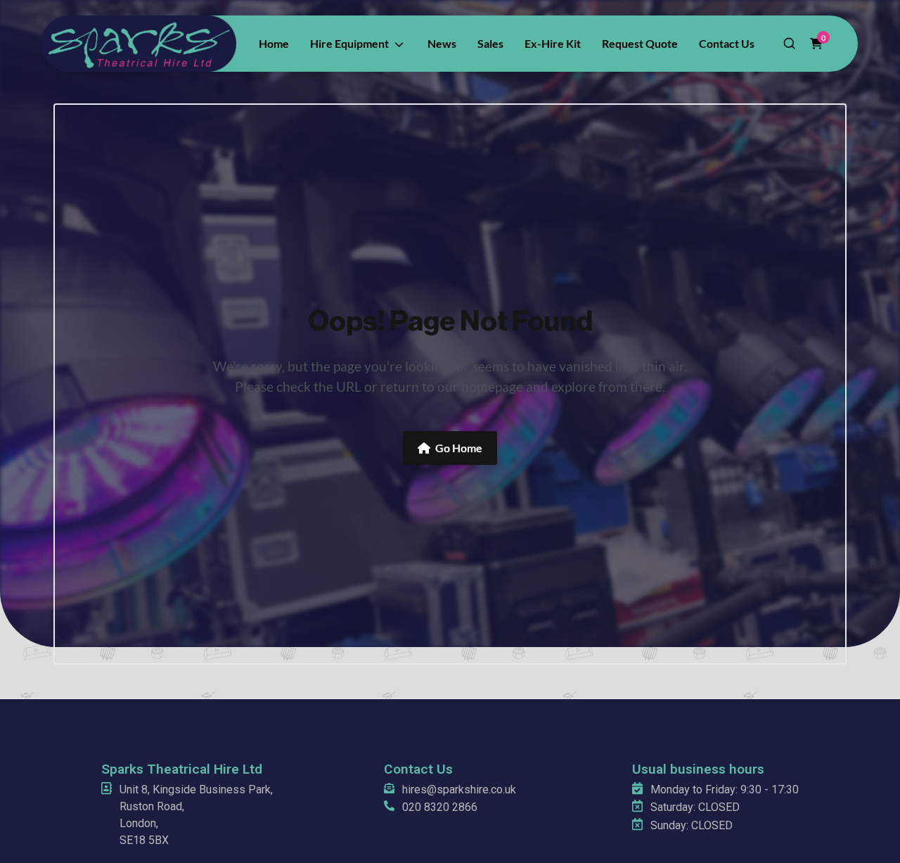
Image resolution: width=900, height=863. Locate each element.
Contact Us (418, 769)
